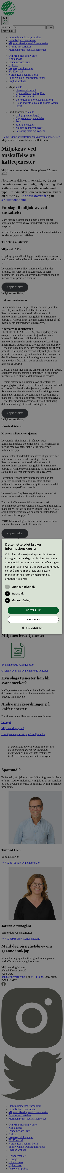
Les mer (22, 578)
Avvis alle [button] (33, 619)
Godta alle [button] (33, 610)
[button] (32, 628)
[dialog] (32, 586)
